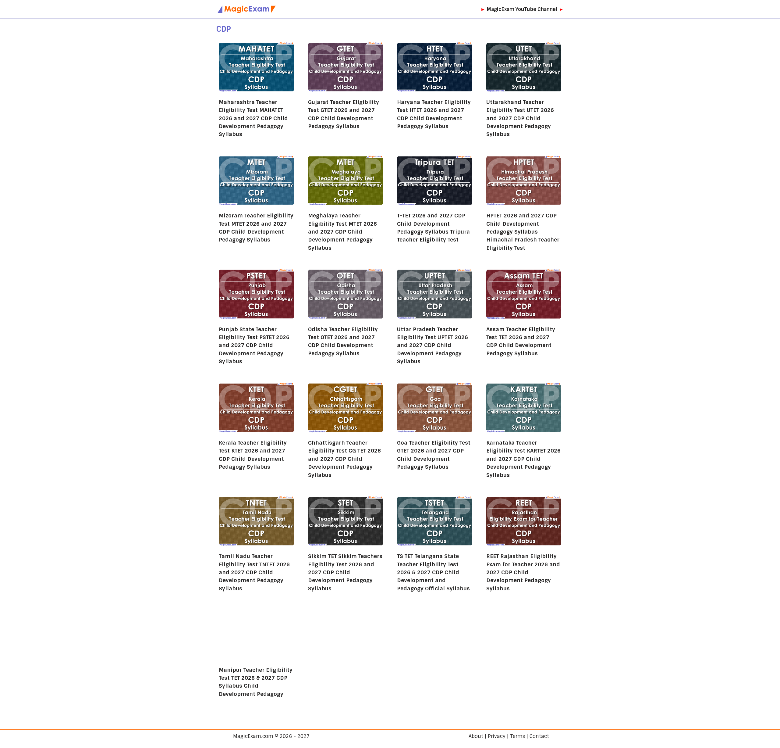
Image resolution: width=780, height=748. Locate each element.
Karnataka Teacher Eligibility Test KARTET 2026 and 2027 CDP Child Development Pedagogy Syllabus (523, 458)
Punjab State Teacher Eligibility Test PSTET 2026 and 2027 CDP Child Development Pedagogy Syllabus (254, 345)
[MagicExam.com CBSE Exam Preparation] (246, 9)
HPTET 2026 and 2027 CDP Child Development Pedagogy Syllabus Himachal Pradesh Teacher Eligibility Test (522, 231)
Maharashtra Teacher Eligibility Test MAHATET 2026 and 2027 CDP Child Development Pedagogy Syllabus (253, 118)
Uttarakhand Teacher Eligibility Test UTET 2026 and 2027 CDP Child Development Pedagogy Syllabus (520, 118)
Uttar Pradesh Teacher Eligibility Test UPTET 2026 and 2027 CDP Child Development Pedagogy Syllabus (432, 345)
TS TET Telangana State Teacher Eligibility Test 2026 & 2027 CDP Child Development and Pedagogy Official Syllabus (433, 572)
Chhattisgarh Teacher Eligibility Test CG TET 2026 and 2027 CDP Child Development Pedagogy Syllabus (344, 458)
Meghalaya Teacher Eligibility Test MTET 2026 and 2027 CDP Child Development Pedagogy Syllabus (342, 231)
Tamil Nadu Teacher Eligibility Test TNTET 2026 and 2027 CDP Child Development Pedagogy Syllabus (254, 572)
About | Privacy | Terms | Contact (509, 736)
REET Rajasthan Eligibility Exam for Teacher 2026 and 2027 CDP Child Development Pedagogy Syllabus (523, 572)
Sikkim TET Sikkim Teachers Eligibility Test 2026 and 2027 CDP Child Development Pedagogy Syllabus (345, 572)
